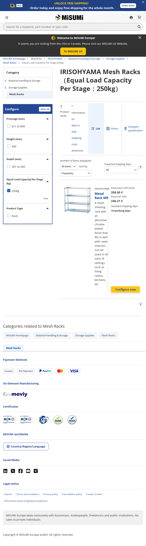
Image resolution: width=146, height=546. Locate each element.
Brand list (36, 58)
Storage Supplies (115, 58)
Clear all (44, 109)
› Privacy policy (50, 494)
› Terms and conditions (27, 494)
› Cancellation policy (71, 494)
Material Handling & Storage (84, 58)
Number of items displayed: (75, 160)
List (98, 128)
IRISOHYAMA (55, 58)
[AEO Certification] (43, 420)
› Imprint (7, 494)
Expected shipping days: (118, 164)
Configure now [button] (125, 289)
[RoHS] (58, 420)
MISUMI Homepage (14, 58)
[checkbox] (28, 126)
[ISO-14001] (26, 420)
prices (79, 150)
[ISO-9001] (9, 420)
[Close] (140, 37)
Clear (45, 198)
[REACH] (72, 420)
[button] (128, 5)
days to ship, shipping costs (76, 135)
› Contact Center (93, 494)
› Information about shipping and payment (25, 500)
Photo (114, 128)
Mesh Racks (9, 62)
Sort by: (83, 166)
